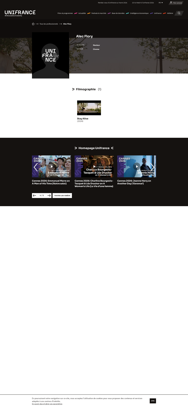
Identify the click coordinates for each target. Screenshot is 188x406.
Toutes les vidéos (62, 196)
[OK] (152, 401)
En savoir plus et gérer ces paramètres (47, 404)
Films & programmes (65, 13)
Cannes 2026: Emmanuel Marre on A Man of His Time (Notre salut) (51, 182)
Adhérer (170, 13)
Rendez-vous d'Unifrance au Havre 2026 (112, 3)
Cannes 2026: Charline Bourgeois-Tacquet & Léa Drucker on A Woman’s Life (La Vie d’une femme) (94, 184)
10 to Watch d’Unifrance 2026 (143, 3)
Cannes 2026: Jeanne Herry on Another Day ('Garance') (134, 182)
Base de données (118, 13)
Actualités (82, 13)
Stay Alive (82, 118)
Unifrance (157, 13)
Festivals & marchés (98, 13)
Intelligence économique (139, 13)
